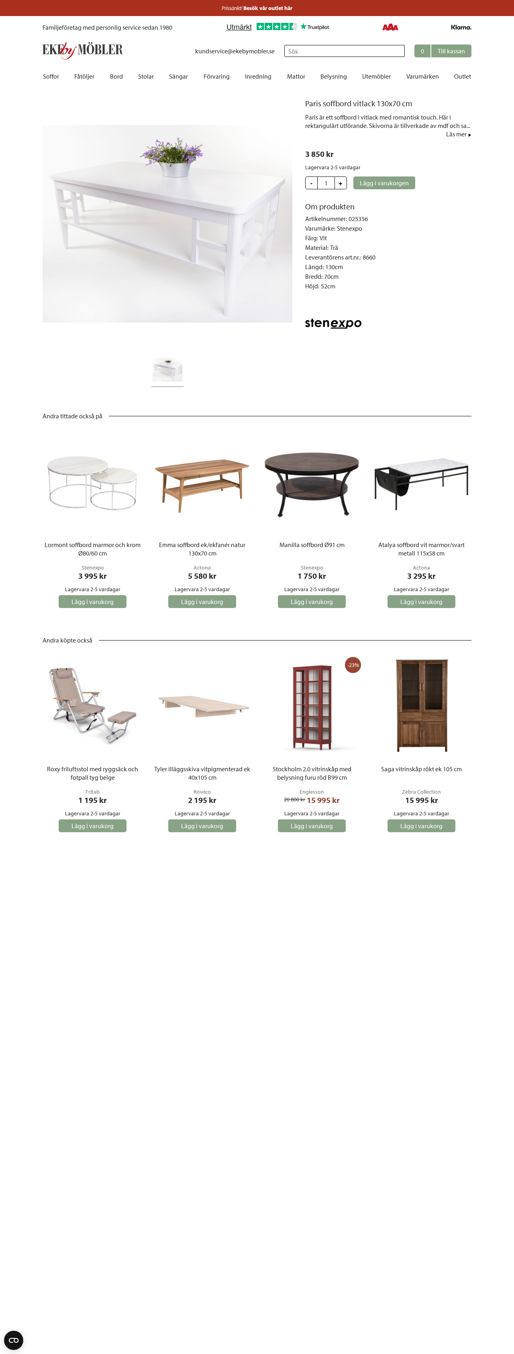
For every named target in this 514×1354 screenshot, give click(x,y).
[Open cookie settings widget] (13, 1340)
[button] (442, 51)
